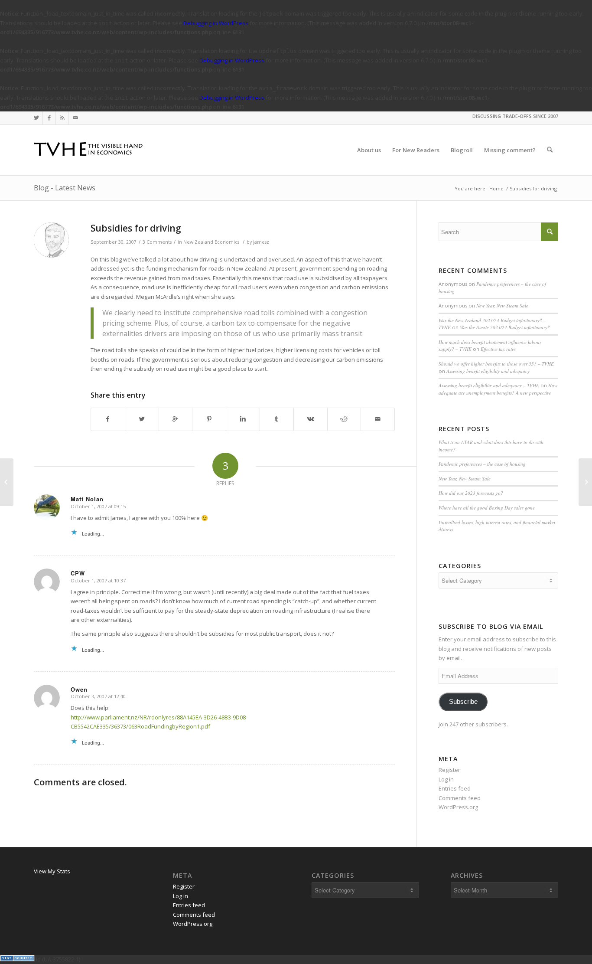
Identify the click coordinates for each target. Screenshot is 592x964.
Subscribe (463, 701)
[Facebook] (49, 117)
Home (496, 188)
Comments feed (460, 798)
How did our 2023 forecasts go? (471, 493)
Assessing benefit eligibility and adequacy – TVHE (489, 385)
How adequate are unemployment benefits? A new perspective (498, 389)
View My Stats (52, 871)
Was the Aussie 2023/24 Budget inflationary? (505, 327)
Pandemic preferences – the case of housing (482, 464)
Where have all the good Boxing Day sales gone (487, 507)
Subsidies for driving (136, 228)
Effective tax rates (498, 349)
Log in (446, 779)
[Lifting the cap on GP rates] (6, 482)
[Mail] (75, 117)
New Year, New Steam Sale (502, 305)
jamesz (261, 242)
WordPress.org (458, 807)
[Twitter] (36, 117)
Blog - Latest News (64, 188)
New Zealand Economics (211, 242)
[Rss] (62, 117)
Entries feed (455, 788)
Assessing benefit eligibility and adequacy (488, 371)
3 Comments (157, 242)
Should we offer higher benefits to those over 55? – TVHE (496, 363)
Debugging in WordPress (215, 23)
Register (449, 770)
